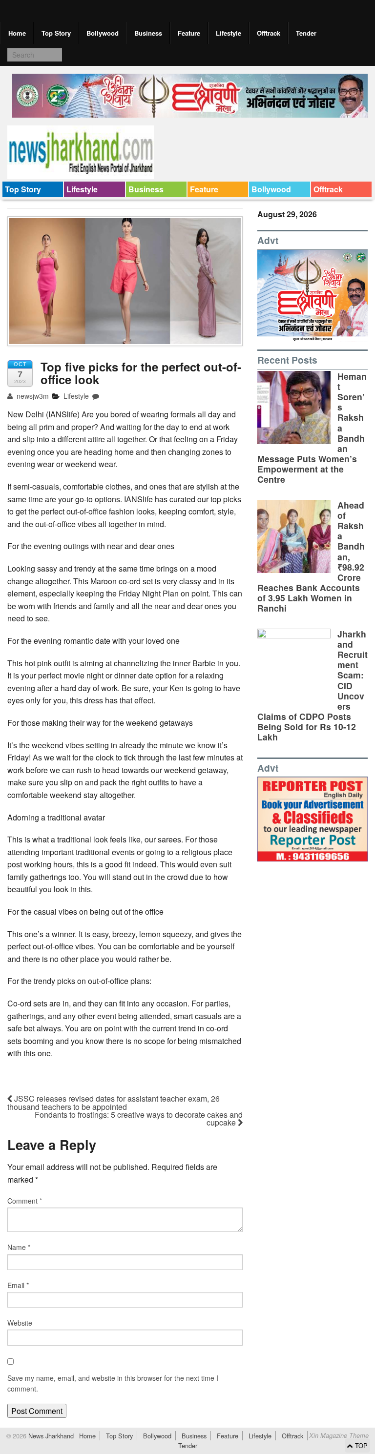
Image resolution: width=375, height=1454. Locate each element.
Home (17, 33)
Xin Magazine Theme (339, 1435)
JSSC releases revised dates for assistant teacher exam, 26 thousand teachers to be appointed (113, 1102)
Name (18, 1247)
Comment (24, 1201)
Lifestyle (228, 33)
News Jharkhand (50, 1435)
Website (19, 1323)
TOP (360, 1445)
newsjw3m (32, 396)
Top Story (56, 33)
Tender (306, 33)
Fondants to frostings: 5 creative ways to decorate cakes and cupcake (139, 1118)
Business (148, 33)
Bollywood (102, 33)
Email (18, 1285)
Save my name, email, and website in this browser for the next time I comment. (112, 1383)
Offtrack (268, 33)
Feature (189, 33)
